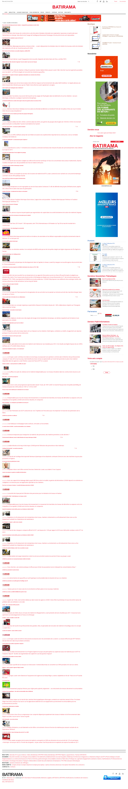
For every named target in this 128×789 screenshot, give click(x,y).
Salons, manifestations (103, 759)
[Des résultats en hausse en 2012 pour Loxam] (6, 340)
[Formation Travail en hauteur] (95, 328)
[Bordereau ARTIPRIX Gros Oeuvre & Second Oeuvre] (95, 30)
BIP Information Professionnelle (31, 777)
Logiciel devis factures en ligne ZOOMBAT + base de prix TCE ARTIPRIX (112, 35)
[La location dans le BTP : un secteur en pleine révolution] (6, 131)
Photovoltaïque (110, 757)
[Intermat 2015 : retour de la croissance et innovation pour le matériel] (6, 219)
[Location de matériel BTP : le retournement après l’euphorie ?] (6, 144)
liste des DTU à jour (15, 755)
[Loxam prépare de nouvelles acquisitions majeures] (6, 647)
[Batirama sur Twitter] (100, 1)
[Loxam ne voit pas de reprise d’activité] (6, 288)
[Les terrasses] (95, 303)
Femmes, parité (37, 759)
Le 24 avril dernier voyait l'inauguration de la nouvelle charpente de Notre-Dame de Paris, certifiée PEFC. (34, 59)
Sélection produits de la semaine (111, 289)
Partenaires (92, 311)
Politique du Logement (75, 759)
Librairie (11, 763)
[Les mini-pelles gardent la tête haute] (6, 245)
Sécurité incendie (14, 757)
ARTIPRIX (62, 777)
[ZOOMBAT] (95, 38)
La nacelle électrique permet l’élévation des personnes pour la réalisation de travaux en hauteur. (32, 493)
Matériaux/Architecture (74, 757)
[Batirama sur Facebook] (97, 1)
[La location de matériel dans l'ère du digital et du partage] (6, 156)
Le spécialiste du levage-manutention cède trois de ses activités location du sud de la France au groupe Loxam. (36, 556)
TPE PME (64, 761)
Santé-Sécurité (42, 761)
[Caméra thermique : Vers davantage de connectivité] (6, 232)
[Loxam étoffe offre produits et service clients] (6, 660)
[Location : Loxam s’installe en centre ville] (6, 622)
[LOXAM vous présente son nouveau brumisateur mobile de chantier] (6, 563)
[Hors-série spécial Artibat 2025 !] (107, 163)
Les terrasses (106, 300)
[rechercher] (88, 1)
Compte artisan (16, 765)
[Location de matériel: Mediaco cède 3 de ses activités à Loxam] (6, 552)
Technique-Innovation (16, 761)
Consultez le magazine (108, 136)
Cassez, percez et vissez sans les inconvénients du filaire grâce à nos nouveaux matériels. (30, 589)
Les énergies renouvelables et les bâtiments (33, 757)
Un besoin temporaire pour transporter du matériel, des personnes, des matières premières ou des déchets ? (35, 434)
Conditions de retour (8, 779)
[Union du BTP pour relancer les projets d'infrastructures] (6, 182)
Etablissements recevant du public (56, 757)
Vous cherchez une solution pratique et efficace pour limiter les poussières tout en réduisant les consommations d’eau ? (39, 567)
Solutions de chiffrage (21, 763)
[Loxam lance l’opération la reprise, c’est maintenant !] (6, 353)
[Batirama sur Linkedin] (106, 1)
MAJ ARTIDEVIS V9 (8, 781)
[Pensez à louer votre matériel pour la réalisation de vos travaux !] (6, 394)
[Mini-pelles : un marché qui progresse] (6, 381)
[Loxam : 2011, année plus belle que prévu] (6, 609)
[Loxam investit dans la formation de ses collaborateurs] (6, 301)
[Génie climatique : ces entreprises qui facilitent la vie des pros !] (6, 406)
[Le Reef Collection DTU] (95, 247)
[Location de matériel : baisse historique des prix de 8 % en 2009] (6, 736)
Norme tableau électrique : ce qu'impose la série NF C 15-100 (110, 336)
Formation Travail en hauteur (110, 324)
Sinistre (59, 759)
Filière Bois (65, 759)
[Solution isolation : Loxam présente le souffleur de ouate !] (6, 368)
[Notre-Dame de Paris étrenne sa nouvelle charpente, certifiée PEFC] (6, 55)
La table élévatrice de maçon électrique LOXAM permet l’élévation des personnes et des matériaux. (33, 445)
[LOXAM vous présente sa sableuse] (6, 419)
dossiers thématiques (73, 761)
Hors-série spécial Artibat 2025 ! (106, 133)
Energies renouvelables (49, 759)
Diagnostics (85, 757)
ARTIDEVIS (55, 777)
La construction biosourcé (19, 759)
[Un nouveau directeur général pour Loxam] (6, 465)
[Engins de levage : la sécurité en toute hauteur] (6, 314)
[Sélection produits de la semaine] (95, 293)
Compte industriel (26, 765)
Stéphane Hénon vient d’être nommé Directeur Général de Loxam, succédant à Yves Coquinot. (31, 469)
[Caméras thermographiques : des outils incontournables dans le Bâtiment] (6, 695)
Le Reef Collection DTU (108, 243)
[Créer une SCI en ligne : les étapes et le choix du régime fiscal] (95, 349)
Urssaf (117, 757)
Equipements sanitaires (90, 759)
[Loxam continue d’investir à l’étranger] (6, 208)
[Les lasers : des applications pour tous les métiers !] (6, 327)
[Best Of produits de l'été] (95, 282)
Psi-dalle (104, 254)
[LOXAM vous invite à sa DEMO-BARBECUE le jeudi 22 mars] (6, 596)
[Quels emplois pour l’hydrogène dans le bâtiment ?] (6, 92)
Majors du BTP (100, 757)
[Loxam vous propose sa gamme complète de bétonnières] (6, 476)
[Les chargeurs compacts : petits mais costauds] (6, 526)
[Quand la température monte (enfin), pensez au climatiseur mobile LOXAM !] (6, 513)
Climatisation (56, 761)
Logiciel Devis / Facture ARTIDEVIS (76, 755)
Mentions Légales (46, 777)
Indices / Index (26, 755)
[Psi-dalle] (95, 257)
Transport (25, 761)
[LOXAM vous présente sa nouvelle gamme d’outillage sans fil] (6, 585)
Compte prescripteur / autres (40, 765)
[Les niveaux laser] (6, 684)
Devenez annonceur (55, 765)
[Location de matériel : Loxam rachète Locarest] (6, 635)
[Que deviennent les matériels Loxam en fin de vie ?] (6, 42)
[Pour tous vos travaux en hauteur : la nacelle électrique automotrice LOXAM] (6, 489)
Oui (93, 366)
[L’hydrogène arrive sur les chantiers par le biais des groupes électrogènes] (6, 118)
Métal (31, 761)
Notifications (70, 777)
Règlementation (6, 759)
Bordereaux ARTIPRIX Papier (56, 755)
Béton (35, 761)
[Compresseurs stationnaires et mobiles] (6, 710)
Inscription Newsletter (68, 765)
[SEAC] (93, 315)
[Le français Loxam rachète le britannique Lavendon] (6, 169)
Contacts (12, 767)
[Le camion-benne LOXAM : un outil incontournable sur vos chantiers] (6, 430)
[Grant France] (100, 315)
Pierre (30, 759)
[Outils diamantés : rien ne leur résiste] (6, 723)
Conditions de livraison (80, 777)
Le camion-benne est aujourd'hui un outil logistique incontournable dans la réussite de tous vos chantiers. (34, 578)
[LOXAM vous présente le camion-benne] (6, 574)
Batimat (49, 761)
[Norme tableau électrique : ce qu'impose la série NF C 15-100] (95, 338)
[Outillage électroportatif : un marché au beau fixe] (6, 452)
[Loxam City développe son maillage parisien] (6, 258)
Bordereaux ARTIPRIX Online (39, 755)
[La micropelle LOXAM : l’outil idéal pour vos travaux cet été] (6, 500)
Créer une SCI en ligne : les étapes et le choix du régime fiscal (112, 346)
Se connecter (80, 765)
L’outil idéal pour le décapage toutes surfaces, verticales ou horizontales (25, 423)
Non (94, 369)
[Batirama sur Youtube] (103, 1)
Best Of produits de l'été (108, 279)
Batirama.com (11, 777)
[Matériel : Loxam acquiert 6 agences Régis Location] (6, 671)
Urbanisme (92, 757)
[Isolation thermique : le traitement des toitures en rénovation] (6, 195)
